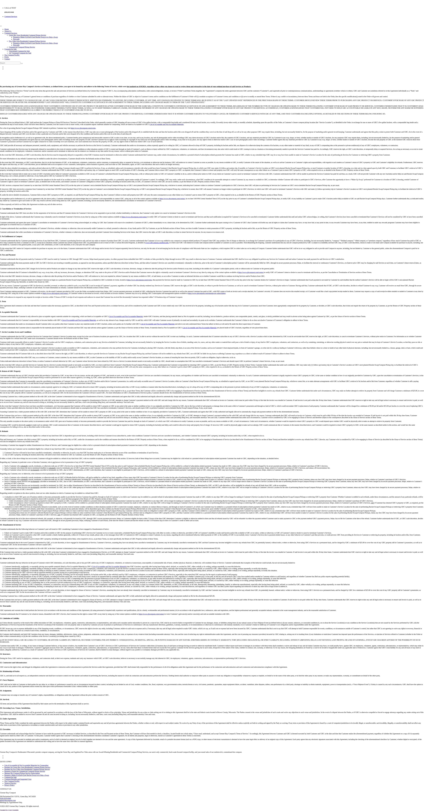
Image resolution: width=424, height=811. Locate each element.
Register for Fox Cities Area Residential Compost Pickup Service (27, 769)
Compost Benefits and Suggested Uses (17, 779)
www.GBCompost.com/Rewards (156, 243)
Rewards (16, 39)
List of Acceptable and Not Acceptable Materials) (109, 567)
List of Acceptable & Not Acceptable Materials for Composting (26, 765)
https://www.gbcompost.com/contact (172, 199)
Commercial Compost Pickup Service (22, 47)
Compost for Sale (10, 49)
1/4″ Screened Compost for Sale (20, 53)
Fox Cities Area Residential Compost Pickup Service (27, 41)
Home (6, 29)
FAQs (6, 57)
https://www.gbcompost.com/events (83, 128)
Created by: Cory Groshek (9, 810)
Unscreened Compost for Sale (19, 51)
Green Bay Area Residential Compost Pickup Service (27, 35)
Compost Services (10, 16)
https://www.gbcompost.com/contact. (55, 293)
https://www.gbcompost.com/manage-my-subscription (206, 293)
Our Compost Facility (12, 55)
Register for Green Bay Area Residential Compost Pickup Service (27, 767)
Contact (7, 59)
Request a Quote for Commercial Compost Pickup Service (24, 771)
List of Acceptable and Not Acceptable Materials (167, 124)
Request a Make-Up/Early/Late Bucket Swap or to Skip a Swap (35, 37)
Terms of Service (10, 783)
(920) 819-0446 (5, 798)
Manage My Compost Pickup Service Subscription (22, 773)
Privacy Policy (9, 785)
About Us (7, 31)
